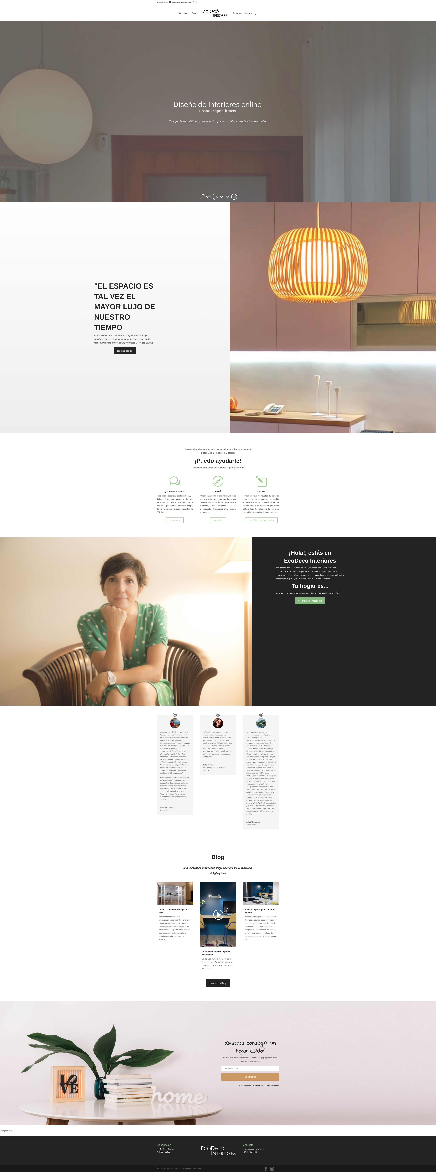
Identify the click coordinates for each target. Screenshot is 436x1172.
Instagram (170, 1149)
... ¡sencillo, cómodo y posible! (261, 520)
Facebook (160, 1149)
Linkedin (168, 1152)
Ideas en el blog (124, 350)
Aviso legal (178, 1168)
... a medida (218, 520)
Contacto (248, 13)
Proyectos (237, 13)
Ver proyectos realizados (310, 600)
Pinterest (160, 1152)
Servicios (183, 13)
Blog (194, 13)
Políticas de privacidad (192, 1168)
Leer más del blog (218, 983)
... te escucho (175, 520)
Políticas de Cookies (164, 1168)
